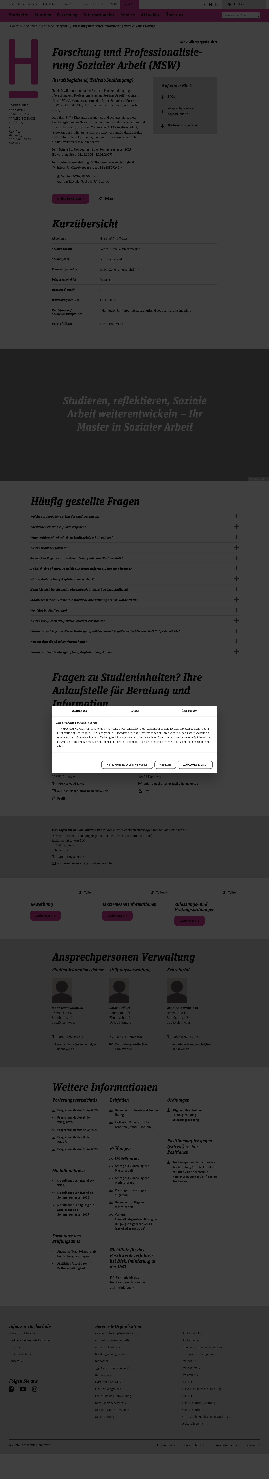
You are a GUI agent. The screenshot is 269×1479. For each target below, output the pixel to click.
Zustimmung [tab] (79, 711)
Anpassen (165, 764)
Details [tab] (134, 711)
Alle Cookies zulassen (195, 764)
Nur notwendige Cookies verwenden (127, 764)
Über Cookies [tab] (189, 711)
